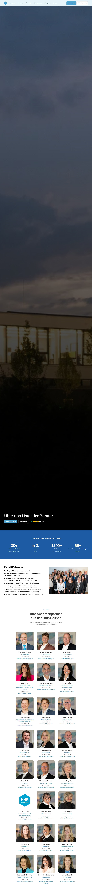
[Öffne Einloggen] (50, 3)
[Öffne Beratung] (23, 3)
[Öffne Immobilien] (15, 3)
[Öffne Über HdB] (31, 3)
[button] (40, 522)
